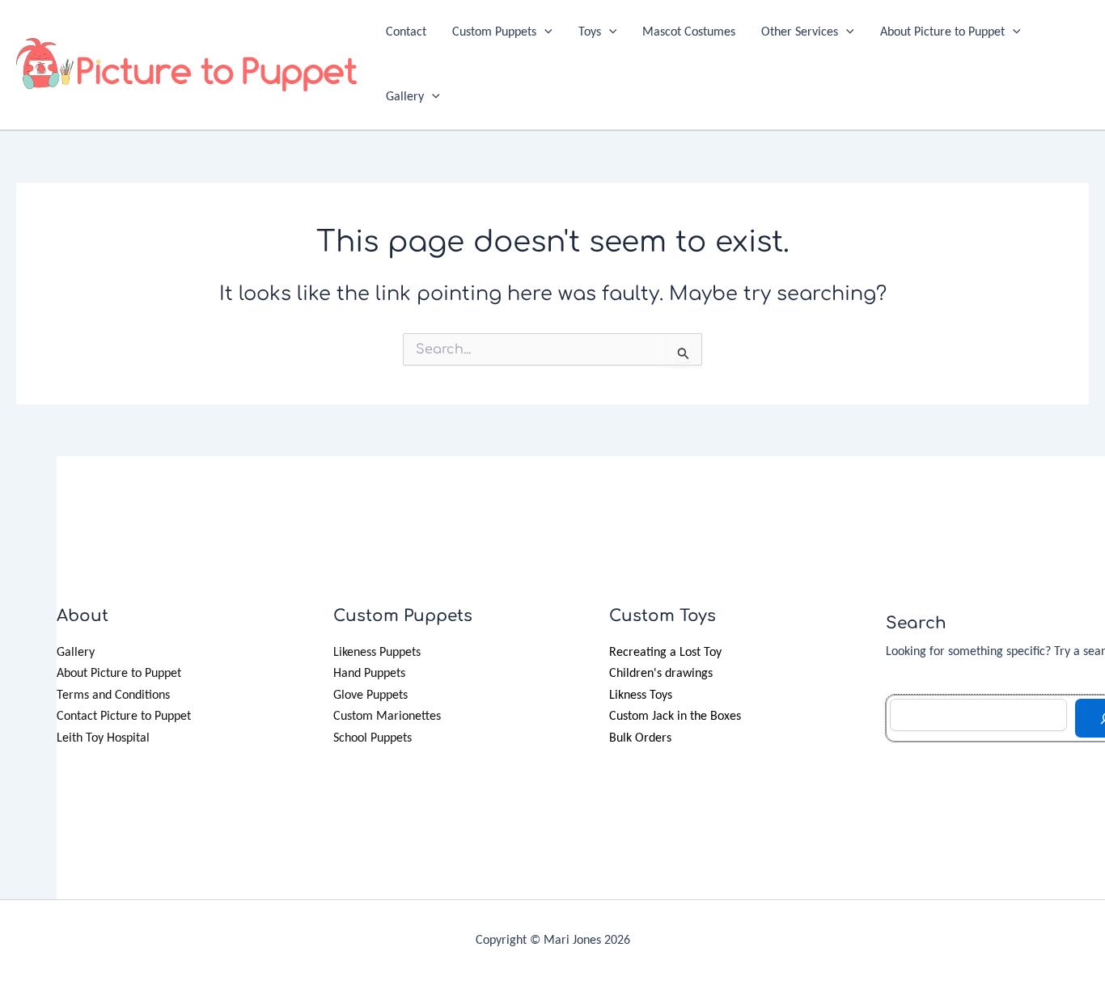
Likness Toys (640, 695)
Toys (589, 32)
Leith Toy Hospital (103, 738)
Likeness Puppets (377, 652)
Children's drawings (661, 673)
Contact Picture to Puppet (124, 716)
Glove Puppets (370, 695)
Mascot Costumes (688, 32)
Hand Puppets (369, 673)
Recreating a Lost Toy (665, 652)
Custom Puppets (494, 32)
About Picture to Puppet (942, 32)
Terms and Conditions (113, 695)
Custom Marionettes (387, 716)
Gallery (405, 97)
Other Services (799, 32)
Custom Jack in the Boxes (675, 716)
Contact (406, 32)
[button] (544, 32)
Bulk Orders (640, 738)
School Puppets (372, 738)
